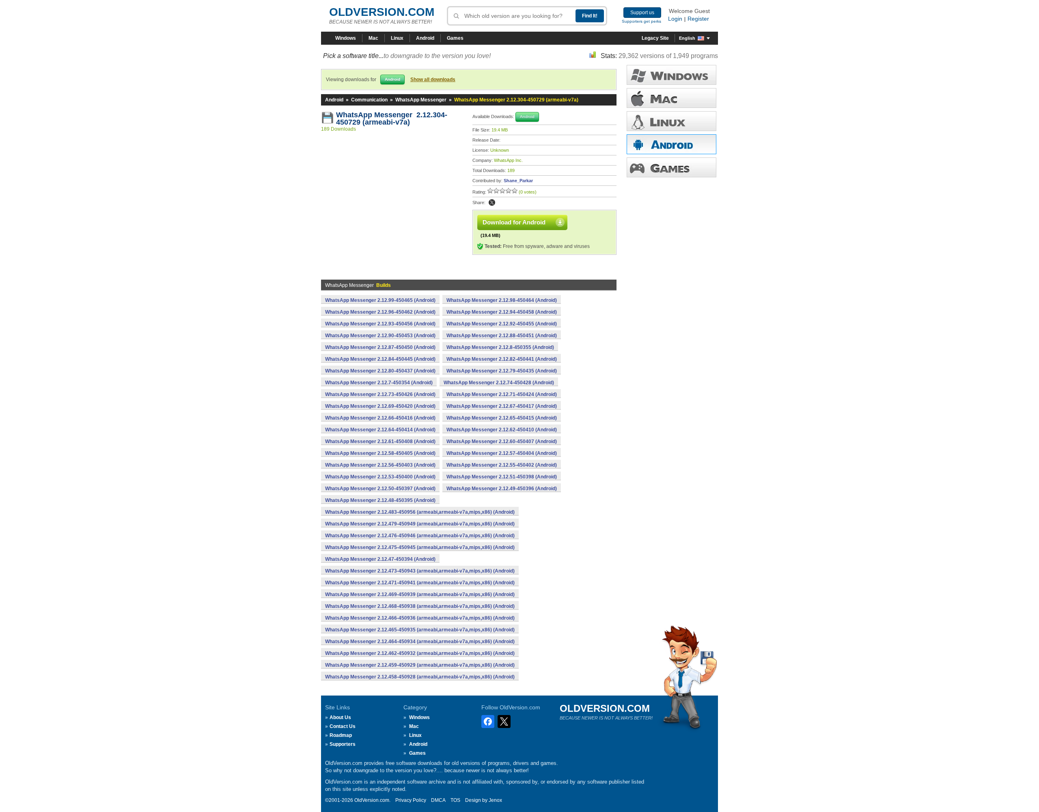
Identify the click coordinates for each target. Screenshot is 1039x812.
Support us (642, 12)
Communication (369, 100)
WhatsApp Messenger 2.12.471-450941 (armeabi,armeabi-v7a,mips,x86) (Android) (420, 583)
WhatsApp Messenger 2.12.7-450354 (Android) (379, 383)
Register (698, 18)
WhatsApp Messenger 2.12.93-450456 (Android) (380, 324)
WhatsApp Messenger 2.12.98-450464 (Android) (501, 300)
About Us (340, 717)
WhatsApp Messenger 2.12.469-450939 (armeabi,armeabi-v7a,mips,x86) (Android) (420, 594)
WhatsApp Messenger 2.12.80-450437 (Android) (380, 371)
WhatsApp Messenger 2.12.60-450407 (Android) (501, 441)
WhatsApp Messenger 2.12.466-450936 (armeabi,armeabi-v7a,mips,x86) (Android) (420, 618)
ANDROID (671, 144)
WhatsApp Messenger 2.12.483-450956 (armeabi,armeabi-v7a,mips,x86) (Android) (420, 512)
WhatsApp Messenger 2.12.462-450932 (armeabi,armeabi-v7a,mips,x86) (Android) (420, 653)
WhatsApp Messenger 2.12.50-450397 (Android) (380, 488)
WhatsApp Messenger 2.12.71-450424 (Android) (501, 394)
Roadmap (341, 735)
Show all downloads (432, 79)
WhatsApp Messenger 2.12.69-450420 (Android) (380, 406)
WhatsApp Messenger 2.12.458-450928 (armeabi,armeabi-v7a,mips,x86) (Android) (420, 677)
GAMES (671, 167)
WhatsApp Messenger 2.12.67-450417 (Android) (501, 406)
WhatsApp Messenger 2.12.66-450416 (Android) (380, 418)
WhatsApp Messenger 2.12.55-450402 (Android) (501, 465)
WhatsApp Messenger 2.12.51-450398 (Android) (501, 477)
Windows (345, 38)
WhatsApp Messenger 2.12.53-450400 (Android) (380, 477)
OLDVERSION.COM (381, 12)
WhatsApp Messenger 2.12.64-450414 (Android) (380, 430)
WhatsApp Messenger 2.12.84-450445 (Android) (380, 359)
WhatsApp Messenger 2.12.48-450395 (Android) (380, 500)
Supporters (343, 744)
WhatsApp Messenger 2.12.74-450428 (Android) (499, 383)
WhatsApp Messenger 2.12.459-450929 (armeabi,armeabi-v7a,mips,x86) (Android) (420, 665)
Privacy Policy (410, 800)
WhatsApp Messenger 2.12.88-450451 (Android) (501, 335)
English (687, 38)
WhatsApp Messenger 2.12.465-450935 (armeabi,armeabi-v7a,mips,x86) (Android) (420, 630)
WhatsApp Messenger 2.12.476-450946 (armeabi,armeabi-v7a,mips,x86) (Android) (420, 535)
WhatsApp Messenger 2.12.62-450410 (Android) (501, 430)
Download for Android (514, 222)
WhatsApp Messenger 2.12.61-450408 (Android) (380, 441)
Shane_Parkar (518, 180)
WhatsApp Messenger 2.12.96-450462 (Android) (380, 312)
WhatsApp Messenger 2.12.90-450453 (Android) (380, 335)
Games (455, 38)
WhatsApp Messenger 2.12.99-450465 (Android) (380, 300)
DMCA (438, 800)
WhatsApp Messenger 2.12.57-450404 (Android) (501, 453)
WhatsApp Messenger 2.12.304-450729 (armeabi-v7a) (391, 118)
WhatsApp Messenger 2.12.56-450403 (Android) (380, 465)
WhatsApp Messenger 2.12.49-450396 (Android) (501, 488)
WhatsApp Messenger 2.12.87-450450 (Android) (380, 347)
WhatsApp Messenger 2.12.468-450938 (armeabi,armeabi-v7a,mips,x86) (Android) (420, 606)
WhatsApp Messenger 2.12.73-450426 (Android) (380, 394)
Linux (397, 38)
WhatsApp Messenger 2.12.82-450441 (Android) (501, 359)
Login (675, 18)
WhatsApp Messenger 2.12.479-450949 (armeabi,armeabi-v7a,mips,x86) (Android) (420, 524)
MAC (671, 98)
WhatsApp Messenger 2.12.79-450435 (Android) (501, 371)
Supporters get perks (641, 21)
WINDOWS (671, 75)
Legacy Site (655, 38)
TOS (455, 800)
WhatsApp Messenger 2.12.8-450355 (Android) (500, 347)
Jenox (495, 800)
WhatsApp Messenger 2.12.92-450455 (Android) (501, 324)
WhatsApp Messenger (420, 100)
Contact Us (343, 726)
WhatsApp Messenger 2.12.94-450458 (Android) (501, 312)
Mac (373, 38)
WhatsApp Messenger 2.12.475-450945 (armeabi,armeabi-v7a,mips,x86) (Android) (420, 547)
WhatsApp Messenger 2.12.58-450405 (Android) (380, 453)
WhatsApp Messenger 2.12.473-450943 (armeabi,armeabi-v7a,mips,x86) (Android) (420, 571)
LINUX (671, 121)
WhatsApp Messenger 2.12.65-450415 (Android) (501, 418)
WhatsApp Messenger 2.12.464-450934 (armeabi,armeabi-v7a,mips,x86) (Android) (420, 641)
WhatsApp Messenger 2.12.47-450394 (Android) (380, 559)
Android (425, 38)
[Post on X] (492, 202)
